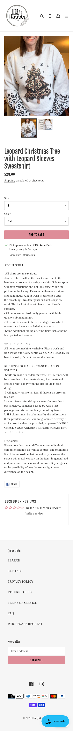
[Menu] (66, 15)
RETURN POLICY (20, 592)
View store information (22, 255)
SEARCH (14, 560)
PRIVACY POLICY (20, 581)
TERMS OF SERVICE (22, 602)
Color (7, 213)
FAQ (11, 613)
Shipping (9, 180)
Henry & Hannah (41, 718)
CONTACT (15, 571)
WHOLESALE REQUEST (25, 623)
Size (6, 198)
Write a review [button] (34, 513)
